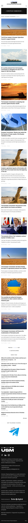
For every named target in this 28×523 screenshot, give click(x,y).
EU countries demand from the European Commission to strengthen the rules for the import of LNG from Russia (12, 69)
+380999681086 (5, 467)
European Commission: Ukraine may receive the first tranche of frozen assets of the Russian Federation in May (13, 134)
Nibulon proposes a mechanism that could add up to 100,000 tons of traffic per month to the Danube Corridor (13, 399)
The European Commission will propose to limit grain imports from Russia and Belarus (13, 206)
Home (2, 16)
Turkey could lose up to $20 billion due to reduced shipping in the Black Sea (12, 387)
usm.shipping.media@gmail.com (11, 469)
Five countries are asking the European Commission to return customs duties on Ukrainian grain (12, 299)
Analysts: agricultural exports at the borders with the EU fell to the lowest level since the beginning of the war (14, 169)
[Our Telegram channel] (14, 431)
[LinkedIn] (5, 455)
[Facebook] (2, 455)
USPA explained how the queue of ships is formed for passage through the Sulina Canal (13, 370)
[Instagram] (9, 455)
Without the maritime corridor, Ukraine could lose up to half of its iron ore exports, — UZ (13, 358)
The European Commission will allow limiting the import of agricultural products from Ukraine (13, 267)
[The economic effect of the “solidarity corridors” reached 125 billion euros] (14, 225)
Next (19, 347)
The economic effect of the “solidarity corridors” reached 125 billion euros (13, 237)
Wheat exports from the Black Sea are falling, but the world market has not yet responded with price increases (13, 407)
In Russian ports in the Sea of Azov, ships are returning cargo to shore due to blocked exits (13, 375)
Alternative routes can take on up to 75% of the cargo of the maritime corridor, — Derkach (14, 364)
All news (25, 418)
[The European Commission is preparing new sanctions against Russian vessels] (14, 91)
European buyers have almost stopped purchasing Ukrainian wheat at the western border (12, 381)
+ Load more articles (14, 350)
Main (26, 520)
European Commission (10, 16)
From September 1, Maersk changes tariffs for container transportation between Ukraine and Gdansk (13, 392)
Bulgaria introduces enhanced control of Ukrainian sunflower (12, 413)
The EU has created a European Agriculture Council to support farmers (12, 38)
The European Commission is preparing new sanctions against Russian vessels (12, 102)
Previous (10, 347)
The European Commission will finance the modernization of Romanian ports (12, 331)
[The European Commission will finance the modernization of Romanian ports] (14, 320)
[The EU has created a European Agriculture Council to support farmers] (14, 27)
